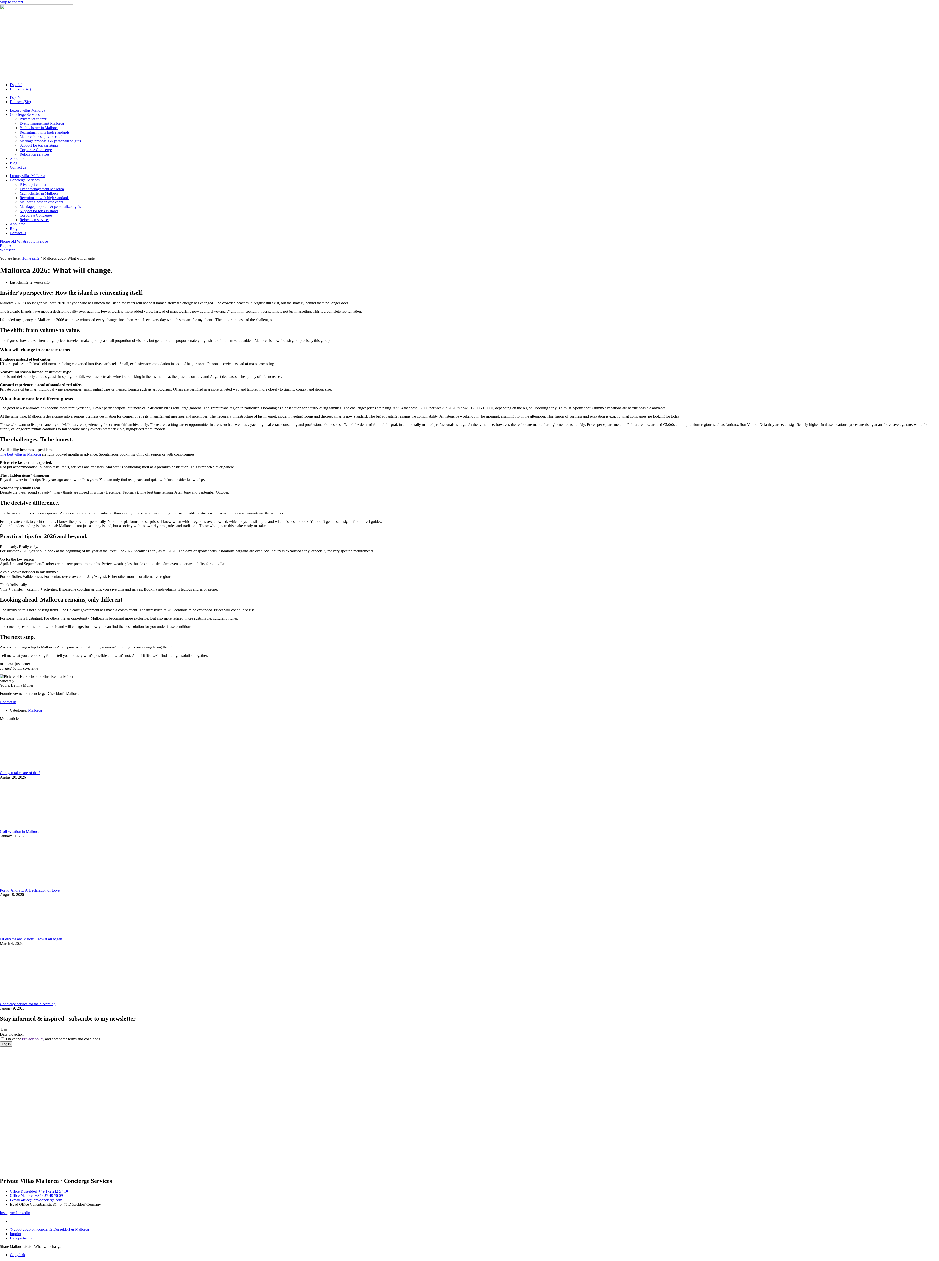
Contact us (18, 167)
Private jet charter (33, 119)
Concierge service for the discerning (28, 1004)
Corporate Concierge (36, 150)
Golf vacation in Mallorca (20, 831)
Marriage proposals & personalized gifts (50, 141)
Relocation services (34, 154)
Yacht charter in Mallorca (39, 128)
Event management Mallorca (42, 123)
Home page (30, 258)
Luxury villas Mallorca (27, 110)
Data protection (12, 1034)
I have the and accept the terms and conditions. (53, 1039)
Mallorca (35, 710)
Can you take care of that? (20, 773)
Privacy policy (33, 1039)
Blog (13, 163)
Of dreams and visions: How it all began (31, 939)
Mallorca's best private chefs (41, 136)
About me (17, 158)
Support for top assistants (39, 145)
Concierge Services (25, 114)
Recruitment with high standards (44, 132)
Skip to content (11, 2)
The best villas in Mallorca (20, 454)
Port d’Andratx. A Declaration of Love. (30, 890)
